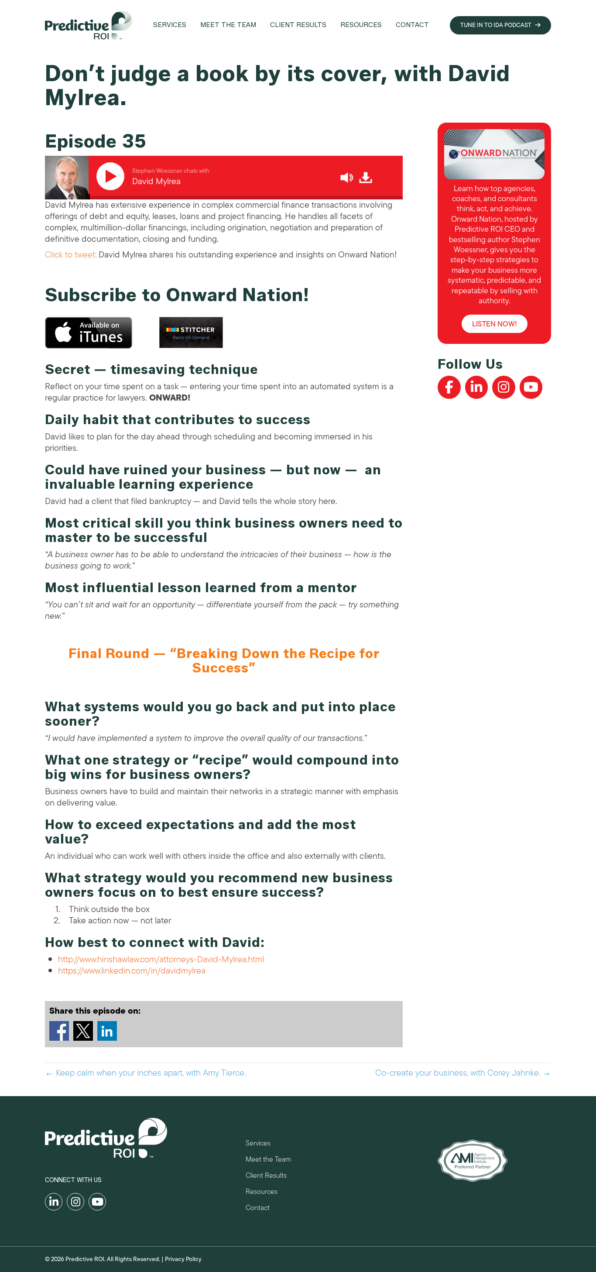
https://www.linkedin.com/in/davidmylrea (132, 970)
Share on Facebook (59, 1031)
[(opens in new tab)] (472, 1160)
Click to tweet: (70, 254)
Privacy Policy (183, 1259)
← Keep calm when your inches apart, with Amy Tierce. (145, 1073)
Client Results (266, 1176)
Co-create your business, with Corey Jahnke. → (463, 1073)
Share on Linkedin (107, 1031)
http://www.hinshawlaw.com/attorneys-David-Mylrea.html (161, 959)
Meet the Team (268, 1160)
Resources (261, 1192)
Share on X (83, 1031)
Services (258, 1144)
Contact (258, 1209)
